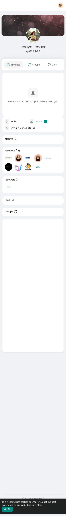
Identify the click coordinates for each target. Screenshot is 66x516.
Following (10, 150)
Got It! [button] (7, 509)
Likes (7, 200)
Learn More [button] (36, 504)
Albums (9, 139)
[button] (60, 5)
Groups (9, 211)
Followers (10, 179)
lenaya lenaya (33, 47)
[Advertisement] (33, 252)
